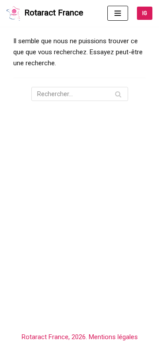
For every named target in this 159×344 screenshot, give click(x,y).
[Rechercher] (118, 94)
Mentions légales (113, 337)
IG (144, 13)
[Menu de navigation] (117, 13)
